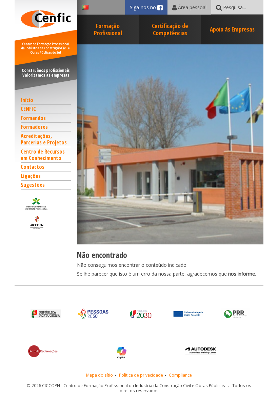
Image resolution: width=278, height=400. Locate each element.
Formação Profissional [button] (108, 29)
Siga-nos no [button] (148, 7)
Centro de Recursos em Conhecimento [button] (43, 155)
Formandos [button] (33, 118)
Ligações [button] (31, 176)
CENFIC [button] (28, 109)
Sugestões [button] (33, 184)
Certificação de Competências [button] (170, 29)
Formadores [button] (34, 127)
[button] (46, 204)
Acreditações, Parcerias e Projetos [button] (44, 139)
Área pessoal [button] (191, 7)
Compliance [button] (180, 375)
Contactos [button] (32, 167)
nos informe (241, 274)
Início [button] (27, 100)
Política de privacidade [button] (141, 375)
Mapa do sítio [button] (99, 375)
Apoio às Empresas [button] (232, 29)
